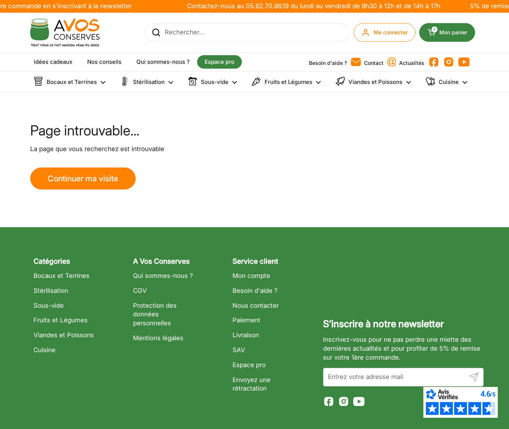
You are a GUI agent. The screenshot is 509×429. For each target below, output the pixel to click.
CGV (140, 290)
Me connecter (391, 32)
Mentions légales (158, 338)
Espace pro (249, 365)
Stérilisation (51, 290)
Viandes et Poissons (64, 335)
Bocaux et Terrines (61, 275)
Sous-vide (49, 305)
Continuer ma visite (83, 178)
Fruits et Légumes (61, 320)
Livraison (246, 335)
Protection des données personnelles (155, 314)
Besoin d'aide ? (255, 290)
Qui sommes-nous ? (163, 275)
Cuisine (45, 350)
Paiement (246, 320)
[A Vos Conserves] (64, 32)
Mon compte (251, 275)
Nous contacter (256, 305)
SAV (239, 350)
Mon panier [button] (454, 32)
